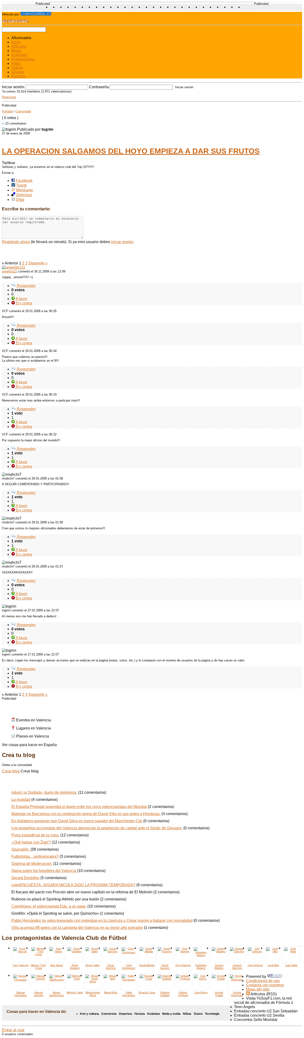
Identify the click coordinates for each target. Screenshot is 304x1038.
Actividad (19, 55)
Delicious (24, 195)
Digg (20, 200)
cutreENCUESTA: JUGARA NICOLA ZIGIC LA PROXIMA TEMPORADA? (73, 885)
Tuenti (21, 185)
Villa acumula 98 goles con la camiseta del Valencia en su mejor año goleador (77, 928)
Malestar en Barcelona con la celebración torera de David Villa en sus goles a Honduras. (86, 814)
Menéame (24, 190)
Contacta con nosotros (265, 985)
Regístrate (9, 97)
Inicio (15, 42)
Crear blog (11, 771)
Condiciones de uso (263, 981)
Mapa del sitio (258, 989)
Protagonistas (23, 59)
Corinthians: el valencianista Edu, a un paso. (48, 906)
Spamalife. (20, 849)
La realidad (20, 800)
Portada (7, 111)
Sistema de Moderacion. (31, 864)
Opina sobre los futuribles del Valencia (43, 871)
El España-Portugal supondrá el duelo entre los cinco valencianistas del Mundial (79, 807)
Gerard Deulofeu (25, 878)
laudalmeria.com (245, 7)
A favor (21, 299)
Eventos (18, 76)
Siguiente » (38, 263)
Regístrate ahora (16, 242)
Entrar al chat (13, 1030)
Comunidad (23, 111)
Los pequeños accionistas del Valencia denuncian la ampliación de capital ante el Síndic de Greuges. (96, 828)
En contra (23, 303)
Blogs (16, 51)
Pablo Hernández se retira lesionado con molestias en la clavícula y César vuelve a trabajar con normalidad (102, 920)
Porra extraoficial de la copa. (35, 835)
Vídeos (17, 68)
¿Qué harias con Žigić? (31, 842)
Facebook (24, 181)
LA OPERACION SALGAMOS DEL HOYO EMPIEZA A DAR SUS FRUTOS (131, 151)
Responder (26, 286)
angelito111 (9, 271)
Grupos (17, 72)
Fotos (16, 63)
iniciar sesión (122, 242)
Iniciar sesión (13, 87)
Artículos (18, 46)
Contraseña (99, 87)
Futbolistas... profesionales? (35, 856)
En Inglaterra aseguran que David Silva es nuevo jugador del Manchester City (76, 821)
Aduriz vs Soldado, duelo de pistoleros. (44, 792)
